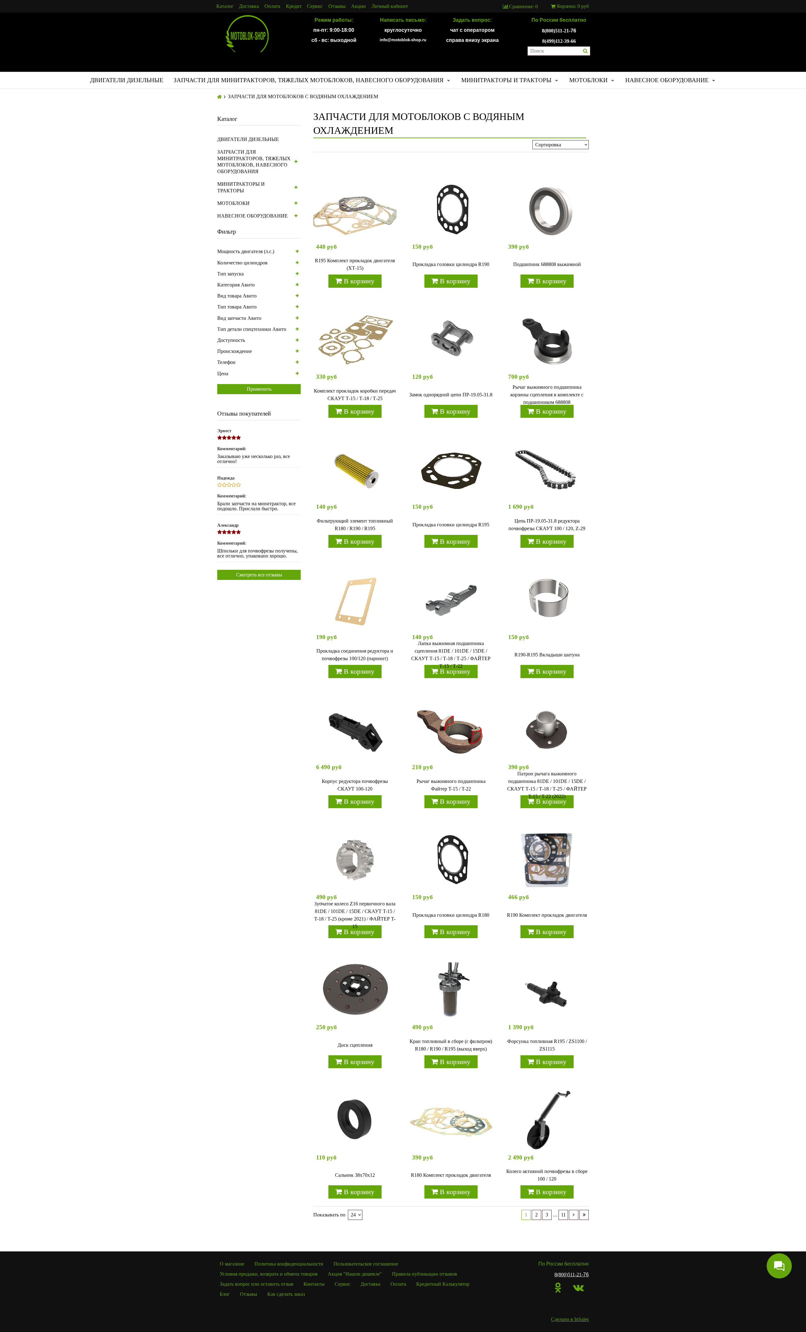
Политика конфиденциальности (288, 1264)
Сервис (315, 6)
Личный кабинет (390, 6)
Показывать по (329, 1214)
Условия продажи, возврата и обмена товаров (269, 1274)
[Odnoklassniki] (558, 1288)
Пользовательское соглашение (365, 1264)
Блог (225, 1294)
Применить (259, 389)
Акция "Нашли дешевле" (355, 1274)
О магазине (232, 1264)
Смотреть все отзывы (259, 574)
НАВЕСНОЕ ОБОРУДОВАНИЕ (667, 80)
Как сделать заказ (286, 1294)
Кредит (294, 6)
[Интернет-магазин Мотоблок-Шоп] (247, 34)
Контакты (314, 1284)
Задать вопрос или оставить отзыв (256, 1284)
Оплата (272, 6)
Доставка (249, 6)
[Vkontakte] (578, 1288)
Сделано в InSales (570, 1319)
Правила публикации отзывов (424, 1274)
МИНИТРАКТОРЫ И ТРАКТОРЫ (506, 80)
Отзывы (337, 6)
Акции (358, 6)
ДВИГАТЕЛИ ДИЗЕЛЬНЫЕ (126, 80)
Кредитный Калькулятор (442, 1284)
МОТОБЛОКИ (588, 80)
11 (563, 1214)
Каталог (225, 6)
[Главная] (219, 96)
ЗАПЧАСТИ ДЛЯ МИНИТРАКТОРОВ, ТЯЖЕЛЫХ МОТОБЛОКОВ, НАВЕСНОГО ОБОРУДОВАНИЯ (308, 80)
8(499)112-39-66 (559, 41)
